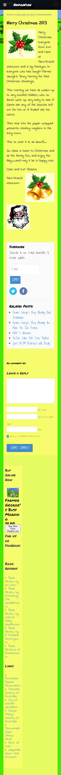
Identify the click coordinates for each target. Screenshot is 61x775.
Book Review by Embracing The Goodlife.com (12, 597)
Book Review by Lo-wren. (12, 581)
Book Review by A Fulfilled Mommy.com (12, 635)
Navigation (22, 4)
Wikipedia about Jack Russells (12, 754)
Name (42, 409)
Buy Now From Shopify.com (13, 528)
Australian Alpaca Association (13, 682)
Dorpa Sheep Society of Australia (12, 716)
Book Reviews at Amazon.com (12, 651)
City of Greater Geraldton (11, 704)
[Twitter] (13, 292)
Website (40, 429)
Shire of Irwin (12, 744)
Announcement (44, 14)
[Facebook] (24, 292)
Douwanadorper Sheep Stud (12, 734)
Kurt (11, 14)
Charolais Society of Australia (12, 693)
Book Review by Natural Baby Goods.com (12, 617)
